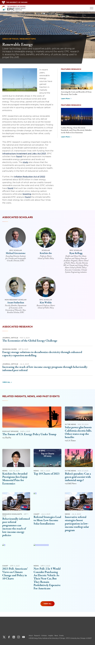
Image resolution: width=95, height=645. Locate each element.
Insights (50, 635)
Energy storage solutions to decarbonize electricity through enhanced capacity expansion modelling (42, 353)
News (56, 635)
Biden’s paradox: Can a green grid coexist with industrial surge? (78, 477)
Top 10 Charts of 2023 (46, 474)
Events (61, 635)
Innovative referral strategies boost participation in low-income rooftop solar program (77, 523)
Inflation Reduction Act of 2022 (29, 176)
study (25, 162)
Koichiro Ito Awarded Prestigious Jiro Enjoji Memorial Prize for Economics (14, 479)
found (19, 156)
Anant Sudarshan (15, 302)
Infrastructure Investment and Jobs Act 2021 (24, 153)
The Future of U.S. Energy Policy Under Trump (29, 434)
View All (6, 382)
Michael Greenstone (15, 253)
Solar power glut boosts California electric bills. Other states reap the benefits (78, 432)
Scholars (44, 635)
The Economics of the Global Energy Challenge (29, 341)
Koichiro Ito (46, 253)
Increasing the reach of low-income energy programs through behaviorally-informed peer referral (45, 368)
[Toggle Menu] (91, 8)
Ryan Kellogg (75, 253)
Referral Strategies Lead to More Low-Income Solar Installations (47, 520)
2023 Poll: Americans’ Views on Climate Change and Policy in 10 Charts (15, 574)
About (31, 635)
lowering (27, 194)
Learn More (65, 98)
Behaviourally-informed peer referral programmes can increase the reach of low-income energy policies (16, 527)
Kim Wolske (46, 302)
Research (37, 635)
